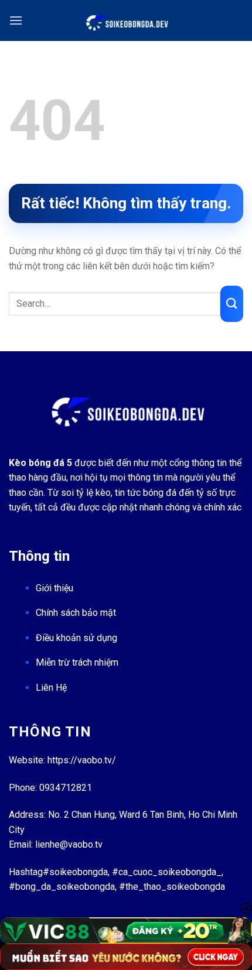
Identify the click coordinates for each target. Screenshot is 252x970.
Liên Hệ (51, 687)
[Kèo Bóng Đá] (126, 20)
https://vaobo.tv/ (81, 760)
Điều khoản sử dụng (76, 637)
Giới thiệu (54, 588)
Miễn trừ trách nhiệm (77, 662)
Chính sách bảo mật (76, 612)
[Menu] (16, 20)
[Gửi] (231, 303)
